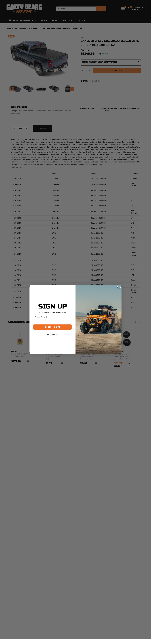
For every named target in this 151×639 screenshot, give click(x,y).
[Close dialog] (118, 287)
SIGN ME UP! (52, 327)
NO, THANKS (52, 334)
